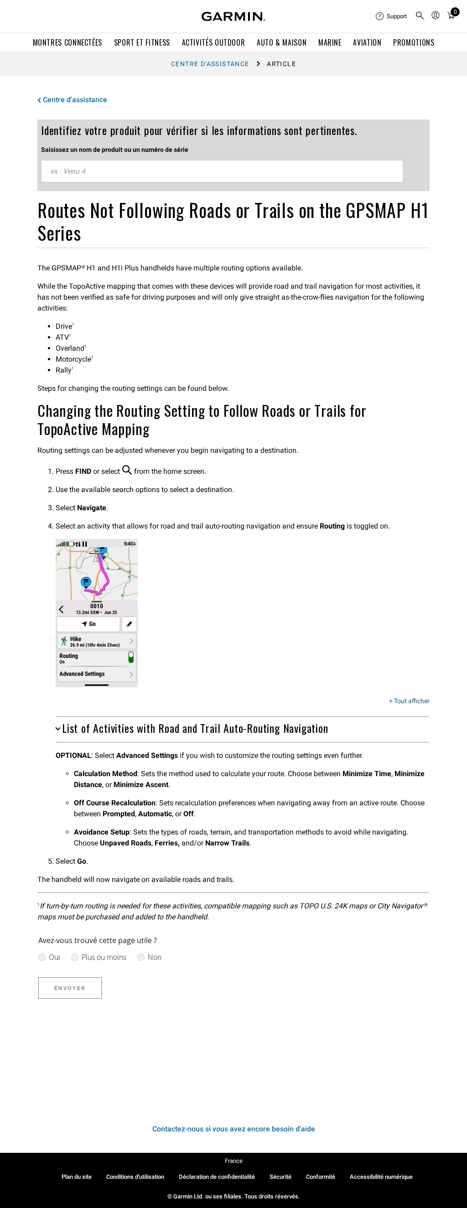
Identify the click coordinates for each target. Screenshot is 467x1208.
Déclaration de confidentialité (217, 1176)
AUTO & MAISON (281, 42)
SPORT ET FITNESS (142, 42)
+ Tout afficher (409, 701)
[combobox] (222, 171)
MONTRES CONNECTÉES (68, 42)
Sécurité (280, 1176)
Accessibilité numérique (381, 1176)
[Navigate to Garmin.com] (233, 16)
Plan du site (77, 1176)
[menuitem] (392, 16)
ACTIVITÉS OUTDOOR (213, 42)
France (234, 1160)
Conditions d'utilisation (135, 1176)
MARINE (330, 42)
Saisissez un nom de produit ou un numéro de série (114, 149)
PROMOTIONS (413, 42)
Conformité (320, 1176)
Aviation (367, 42)
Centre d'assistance (210, 63)
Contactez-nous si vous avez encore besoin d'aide (233, 1129)
